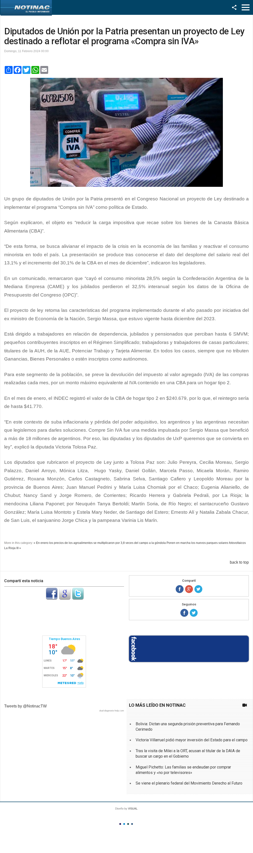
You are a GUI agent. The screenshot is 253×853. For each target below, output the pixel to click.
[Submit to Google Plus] (65, 598)
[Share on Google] (189, 589)
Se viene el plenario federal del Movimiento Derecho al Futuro (189, 783)
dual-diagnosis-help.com (111, 710)
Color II (124, 824)
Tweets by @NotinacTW (25, 706)
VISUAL (132, 808)
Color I (120, 824)
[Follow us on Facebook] (184, 613)
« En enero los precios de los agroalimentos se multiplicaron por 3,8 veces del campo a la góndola (100, 543)
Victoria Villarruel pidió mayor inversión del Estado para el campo (192, 740)
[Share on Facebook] (180, 589)
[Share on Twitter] (198, 589)
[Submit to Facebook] (52, 598)
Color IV (132, 824)
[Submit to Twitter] (78, 598)
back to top (239, 562)
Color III (128, 824)
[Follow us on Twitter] (194, 613)
